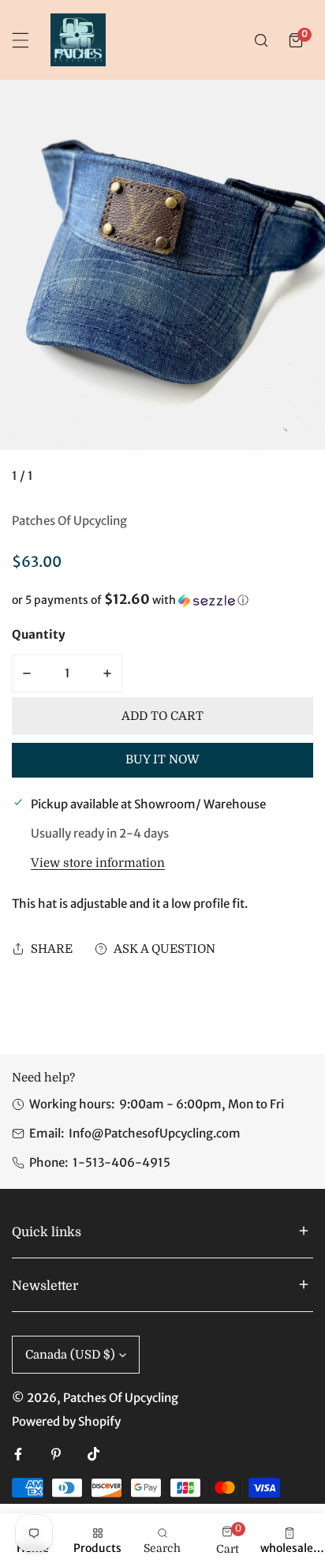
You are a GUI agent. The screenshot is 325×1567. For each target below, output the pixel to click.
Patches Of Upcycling (69, 520)
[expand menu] (20, 40)
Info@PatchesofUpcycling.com (155, 1133)
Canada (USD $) (70, 1355)
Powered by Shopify (66, 1421)
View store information (98, 863)
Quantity (38, 634)
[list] (162, 288)
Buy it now (162, 759)
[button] (295, 40)
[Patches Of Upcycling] (78, 39)
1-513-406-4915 (121, 1162)
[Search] (261, 40)
